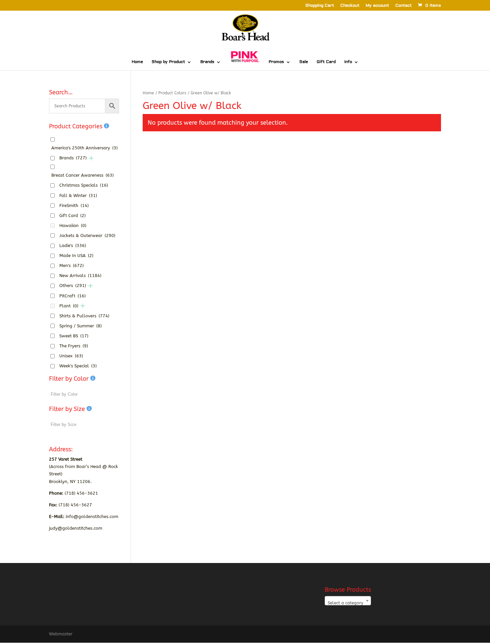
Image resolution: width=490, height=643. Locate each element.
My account (377, 6)
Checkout (349, 6)
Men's (71, 265)
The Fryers (73, 345)
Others (72, 285)
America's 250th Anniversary (84, 147)
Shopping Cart (319, 6)
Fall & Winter (78, 195)
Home (137, 62)
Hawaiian (72, 225)
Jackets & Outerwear (87, 235)
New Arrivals (80, 275)
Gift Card (326, 62)
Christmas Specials (83, 185)
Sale (303, 62)
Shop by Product (168, 62)
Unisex (71, 355)
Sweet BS (73, 335)
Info (348, 62)
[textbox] (348, 603)
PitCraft (72, 295)
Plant (68, 305)
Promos (276, 62)
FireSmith (74, 205)
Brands (207, 62)
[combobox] (348, 600)
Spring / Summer (80, 325)
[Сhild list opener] (91, 158)
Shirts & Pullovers (84, 315)
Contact (403, 6)
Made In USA (76, 255)
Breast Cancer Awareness (82, 175)
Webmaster (60, 633)
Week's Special (78, 365)
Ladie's (72, 245)
